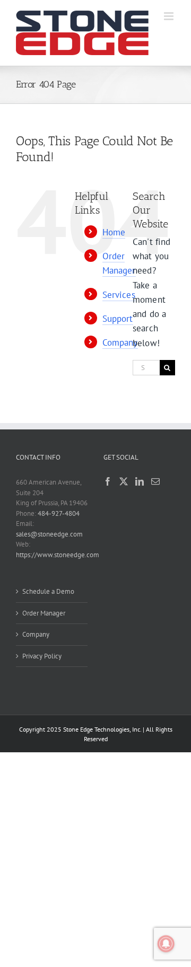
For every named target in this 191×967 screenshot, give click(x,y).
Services (118, 295)
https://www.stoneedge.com (57, 554)
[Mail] (155, 481)
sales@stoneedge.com (49, 534)
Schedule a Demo (48, 591)
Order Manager (43, 613)
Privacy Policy (42, 656)
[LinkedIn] (139, 481)
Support (117, 318)
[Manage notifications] (166, 943)
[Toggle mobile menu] (169, 16)
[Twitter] (123, 481)
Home (114, 232)
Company (120, 342)
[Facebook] (107, 481)
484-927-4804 (59, 513)
